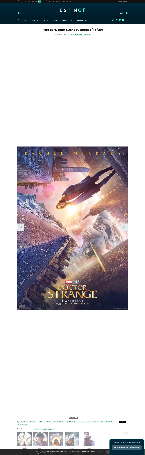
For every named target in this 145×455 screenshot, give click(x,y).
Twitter (126, 20)
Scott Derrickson (106, 422)
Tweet (123, 422)
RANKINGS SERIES (83, 20)
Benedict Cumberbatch (28, 422)
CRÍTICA (25, 20)
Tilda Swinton (22, 425)
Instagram (113, 20)
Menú (22, 13)
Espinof (72, 10)
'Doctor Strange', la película (80, 35)
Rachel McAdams (92, 422)
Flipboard (119, 20)
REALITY (47, 20)
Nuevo (122, 13)
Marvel (82, 422)
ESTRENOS (36, 20)
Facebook (116, 20)
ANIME (55, 20)
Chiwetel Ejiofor (44, 422)
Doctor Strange (58, 422)
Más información (72, 453)
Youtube (123, 20)
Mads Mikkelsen (72, 422)
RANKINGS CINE (67, 20)
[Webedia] (123, 1)
